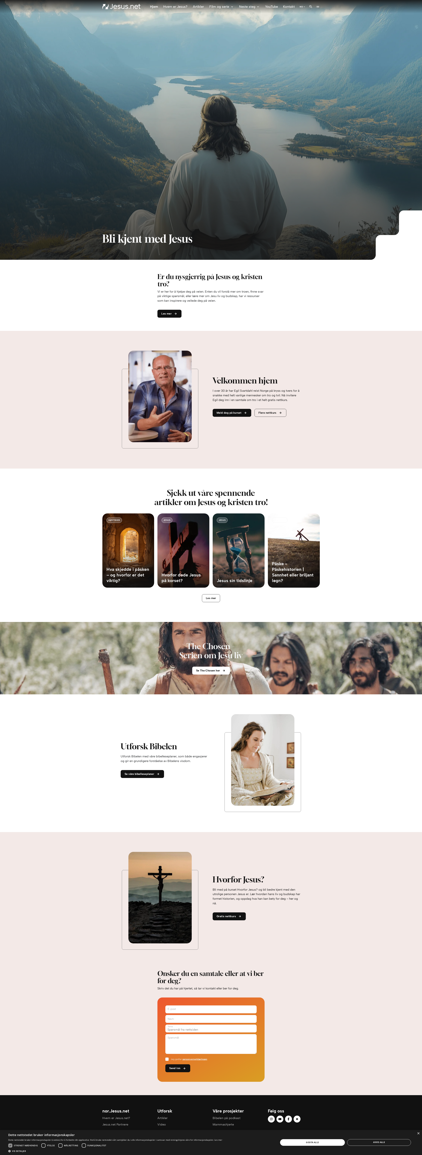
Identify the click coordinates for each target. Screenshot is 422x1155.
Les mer (211, 598)
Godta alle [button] (312, 1142)
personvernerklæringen (194, 1059)
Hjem (154, 7)
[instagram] (271, 1119)
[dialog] (211, 1142)
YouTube (271, 7)
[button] (115, 1151)
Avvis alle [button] (379, 1142)
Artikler (198, 7)
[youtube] (279, 1119)
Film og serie (219, 7)
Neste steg (247, 7)
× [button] (418, 1133)
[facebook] (288, 1119)
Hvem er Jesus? (175, 7)
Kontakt (289, 7)
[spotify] (297, 1119)
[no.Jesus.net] (121, 6)
